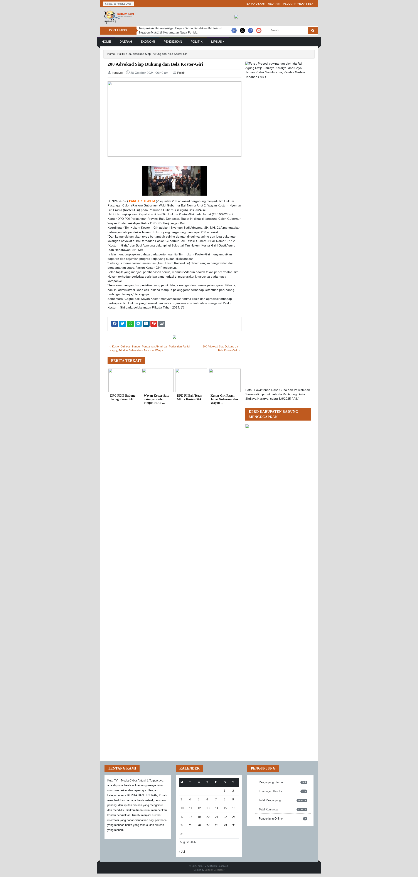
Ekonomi (148, 41)
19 (199, 816)
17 (182, 816)
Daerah (126, 41)
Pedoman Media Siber (298, 3)
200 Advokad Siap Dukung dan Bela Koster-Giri (221, 348)
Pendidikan (173, 41)
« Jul (182, 851)
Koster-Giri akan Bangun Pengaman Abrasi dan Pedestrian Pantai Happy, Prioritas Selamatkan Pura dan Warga (150, 348)
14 (216, 808)
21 (216, 816)
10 (182, 808)
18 (190, 816)
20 (207, 816)
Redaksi (274, 3)
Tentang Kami (255, 3)
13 (207, 808)
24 (182, 825)
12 (199, 808)
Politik (196, 41)
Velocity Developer (214, 870)
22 (225, 816)
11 (190, 808)
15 (225, 808)
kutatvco (117, 72)
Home (106, 41)
